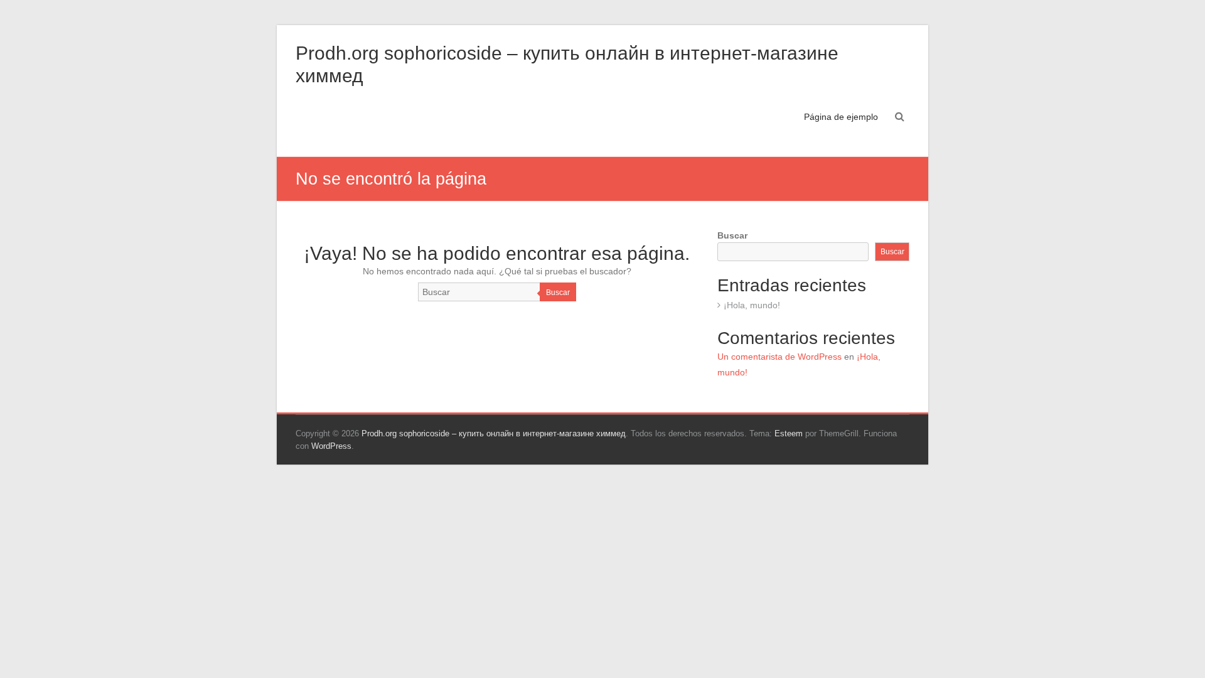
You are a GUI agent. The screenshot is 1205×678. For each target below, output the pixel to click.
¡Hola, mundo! (752, 305)
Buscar (558, 292)
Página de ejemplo (841, 117)
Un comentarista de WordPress (779, 357)
